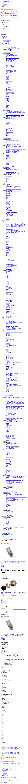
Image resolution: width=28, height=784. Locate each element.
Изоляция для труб (10, 187)
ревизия (4, 711)
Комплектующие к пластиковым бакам (15, 406)
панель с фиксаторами (7, 694)
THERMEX (8, 162)
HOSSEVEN (9, 176)
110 (2, 739)
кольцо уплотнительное (7, 680)
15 (2, 714)
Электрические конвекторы (12, 173)
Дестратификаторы (10, 498)
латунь (3, 667)
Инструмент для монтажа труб (13, 186)
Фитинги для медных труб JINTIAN (11, 747)
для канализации (6, 663)
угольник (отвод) (6, 702)
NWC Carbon (9, 352)
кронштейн (4, 687)
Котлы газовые (9, 54)
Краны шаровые (10, 264)
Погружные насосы (10, 444)
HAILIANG (8, 192)
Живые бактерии (10, 436)
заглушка (4, 679)
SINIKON (8, 204)
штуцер (3, 710)
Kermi (7, 124)
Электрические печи (11, 518)
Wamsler (8, 181)
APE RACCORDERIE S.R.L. (12, 191)
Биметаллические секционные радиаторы (15, 112)
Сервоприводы (9, 266)
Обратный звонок (5, 20)
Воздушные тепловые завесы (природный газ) (16, 497)
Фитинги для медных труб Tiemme (11, 753)
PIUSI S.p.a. (8, 529)
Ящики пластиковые (11, 415)
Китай (7, 213)
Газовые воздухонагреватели (10, 492)
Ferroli (7, 156)
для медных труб (6, 660)
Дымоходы (8, 62)
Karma (7, 178)
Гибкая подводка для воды (12, 326)
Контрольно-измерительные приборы (14, 322)
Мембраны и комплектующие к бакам (15, 403)
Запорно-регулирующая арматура (11, 261)
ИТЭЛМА (8, 381)
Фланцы (8, 233)
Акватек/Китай (9, 300)
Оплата (5, 4)
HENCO (8, 193)
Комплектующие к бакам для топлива (15, 408)
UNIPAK (8, 207)
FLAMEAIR (9, 81)
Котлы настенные (10, 73)
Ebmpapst (8, 489)
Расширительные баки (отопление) (14, 401)
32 (2, 725)
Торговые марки (7, 2)
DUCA (7, 450)
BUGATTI (8, 272)
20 (2, 718)
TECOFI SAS (9, 294)
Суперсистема (9, 392)
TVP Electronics (9, 96)
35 (2, 726)
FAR (7, 276)
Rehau (7, 88)
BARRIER (8, 335)
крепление (4, 684)
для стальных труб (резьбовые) (9, 658)
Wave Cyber (8, 370)
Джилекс (8, 471)
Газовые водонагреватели (12, 140)
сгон (3, 698)
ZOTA (7, 101)
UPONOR (8, 208)
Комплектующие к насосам (12, 446)
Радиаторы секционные (11, 118)
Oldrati (7, 424)
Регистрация (6, 26)
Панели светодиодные (11, 47)
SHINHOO (8, 459)
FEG (7, 175)
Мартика (8, 437)
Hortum (7, 346)
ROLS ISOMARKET (11, 199)
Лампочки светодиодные (12, 45)
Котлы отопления (7, 52)
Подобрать (3, 742)
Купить (3, 566)
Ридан (7, 136)
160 (3, 741)
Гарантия (5, 770)
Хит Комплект (9, 395)
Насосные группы (10, 448)
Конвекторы (6, 167)
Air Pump (8, 334)
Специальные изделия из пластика (14, 418)
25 (2, 721)
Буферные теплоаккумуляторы (13, 144)
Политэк (8, 216)
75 (2, 737)
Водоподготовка (10, 327)
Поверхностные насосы (11, 443)
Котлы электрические (11, 56)
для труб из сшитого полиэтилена (10, 655)
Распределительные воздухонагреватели (15, 495)
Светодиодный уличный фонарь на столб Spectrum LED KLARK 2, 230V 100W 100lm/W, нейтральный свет (13, 563)
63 (2, 735)
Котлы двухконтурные (11, 71)
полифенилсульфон (6, 670)
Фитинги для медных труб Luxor (11, 748)
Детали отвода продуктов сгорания (14, 501)
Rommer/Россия (9, 90)
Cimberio (8, 273)
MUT (7, 284)
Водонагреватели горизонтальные (14, 147)
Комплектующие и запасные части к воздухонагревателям (14, 500)
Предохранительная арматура (13, 320)
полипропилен (5, 666)
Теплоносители (9, 324)
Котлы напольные (10, 72)
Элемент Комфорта (10, 166)
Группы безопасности (11, 321)
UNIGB (8, 429)
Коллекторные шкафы (11, 329)
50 (2, 733)
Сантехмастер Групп (11, 218)
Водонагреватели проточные (12, 150)
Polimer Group (9, 425)
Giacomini (8, 278)
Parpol (7, 158)
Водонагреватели (7, 138)
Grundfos (8, 453)
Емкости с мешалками (11, 419)
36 (2, 727)
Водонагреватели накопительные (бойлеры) (16, 149)
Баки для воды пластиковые (12, 404)
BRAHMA (8, 505)
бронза (3, 671)
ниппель (4, 691)
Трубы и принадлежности (9, 183)
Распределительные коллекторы (13, 328)
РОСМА (8, 311)
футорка (4, 709)
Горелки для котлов (10, 61)
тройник (4, 699)
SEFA (7, 426)
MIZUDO (8, 84)
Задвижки (8, 269)
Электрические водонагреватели (13, 141)
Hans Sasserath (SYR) (11, 345)
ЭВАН (7, 107)
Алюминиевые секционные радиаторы (15, 115)
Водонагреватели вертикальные (13, 146)
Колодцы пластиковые (11, 414)
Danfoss (8, 122)
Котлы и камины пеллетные (12, 58)
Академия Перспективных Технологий (15, 373)
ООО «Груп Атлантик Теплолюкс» (14, 385)
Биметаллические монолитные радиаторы (15, 113)
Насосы (5, 441)
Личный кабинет (7, 24)
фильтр (3, 706)
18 (2, 717)
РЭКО (7, 106)
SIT (7, 94)
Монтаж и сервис (7, 769)
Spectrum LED (9, 50)
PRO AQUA (9, 197)
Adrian (7, 333)
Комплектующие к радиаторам (13, 116)
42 (2, 730)
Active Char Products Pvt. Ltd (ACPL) (14, 332)
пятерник (4, 696)
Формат (8, 219)
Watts (7, 99)
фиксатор (4, 705)
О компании (6, 1)
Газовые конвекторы (11, 172)
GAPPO (8, 343)
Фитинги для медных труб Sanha (11, 751)
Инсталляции (9, 512)
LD (6, 239)
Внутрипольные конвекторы (12, 169)
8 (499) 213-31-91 (4, 15)
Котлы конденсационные (12, 69)
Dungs (7, 78)
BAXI (7, 76)
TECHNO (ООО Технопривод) (13, 362)
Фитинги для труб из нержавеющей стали (15, 231)
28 (2, 723)
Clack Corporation (10, 339)
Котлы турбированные (11, 67)
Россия (7, 259)
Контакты (5, 6)
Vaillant (7, 98)
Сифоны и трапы (10, 511)
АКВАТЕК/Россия (10, 210)
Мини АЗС (5, 524)
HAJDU (8, 157)
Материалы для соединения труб (13, 189)
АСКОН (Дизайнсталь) (11, 377)
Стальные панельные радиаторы (13, 111)
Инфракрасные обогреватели (10, 474)
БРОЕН (8, 304)
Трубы (7, 185)
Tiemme (7, 252)
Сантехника (6, 509)
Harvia (7, 521)
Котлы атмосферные (10, 66)
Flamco (7, 277)
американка (4, 674)
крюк (3, 688)
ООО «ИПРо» (9, 386)
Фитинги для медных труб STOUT (11, 752)
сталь (3, 668)
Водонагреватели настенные (12, 151)
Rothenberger (9, 202)
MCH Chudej (9, 515)
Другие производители (11, 212)
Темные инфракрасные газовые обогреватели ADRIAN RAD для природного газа (16, 477)
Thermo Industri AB (10, 364)
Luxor (7, 126)
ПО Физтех (8, 387)
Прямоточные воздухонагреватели (14, 494)
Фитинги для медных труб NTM (10, 749)
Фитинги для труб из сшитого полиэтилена (16, 224)
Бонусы (5, 771)
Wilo (7, 467)
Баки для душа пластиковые (12, 409)
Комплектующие (7, 317)
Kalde (7, 238)
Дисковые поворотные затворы (13, 267)
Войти (4, 28)
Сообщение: (3, 612)
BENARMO (9, 271)
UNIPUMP (8, 464)
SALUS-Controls (10, 92)
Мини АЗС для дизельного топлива (14, 527)
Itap (7, 236)
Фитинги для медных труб (12, 230)
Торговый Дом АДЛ (10, 313)
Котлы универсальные (11, 59)
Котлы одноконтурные (11, 70)
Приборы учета (9, 323)
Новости (5, 773)
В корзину (3, 601)
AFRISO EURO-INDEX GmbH (13, 421)
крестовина (4, 686)
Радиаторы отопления (8, 109)
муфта (3, 690)
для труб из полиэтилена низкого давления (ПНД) (13, 659)
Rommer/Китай (9, 89)
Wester (7, 100)
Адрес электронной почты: (7, 610)
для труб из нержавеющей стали (9, 662)
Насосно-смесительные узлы (12, 447)
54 (2, 734)
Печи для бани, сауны (8, 516)
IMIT (7, 82)
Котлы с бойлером (10, 65)
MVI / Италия (9, 287)
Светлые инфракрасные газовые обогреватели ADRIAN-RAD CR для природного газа (14, 480)
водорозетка (5, 676)
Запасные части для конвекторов (13, 170)
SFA (7, 458)
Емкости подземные (10, 417)
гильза (3, 678)
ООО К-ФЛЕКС (10, 215)
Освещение (6, 43)
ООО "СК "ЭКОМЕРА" (11, 384)
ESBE (7, 79)
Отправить (3, 614)
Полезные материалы (8, 534)
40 (2, 729)
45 (2, 731)
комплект (4, 682)
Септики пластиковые (11, 413)
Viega (7, 254)
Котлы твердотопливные (12, 55)
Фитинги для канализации (12, 232)
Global (7, 123)
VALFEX (8, 134)
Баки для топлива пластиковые (13, 407)
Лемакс (7, 105)
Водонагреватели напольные (12, 152)
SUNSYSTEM (9, 161)
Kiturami (8, 83)
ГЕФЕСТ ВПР (9, 102)
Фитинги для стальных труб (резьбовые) (15, 226)
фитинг (3, 707)
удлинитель (4, 703)
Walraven (8, 209)
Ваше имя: (3, 608)
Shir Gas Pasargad (10, 93)
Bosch (7, 77)
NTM (7, 243)
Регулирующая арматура (11, 265)
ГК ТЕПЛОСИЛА (10, 305)
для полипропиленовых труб (8, 654)
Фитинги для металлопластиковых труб (15, 225)
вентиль (4, 675)
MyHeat (8, 85)
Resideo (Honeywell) (10, 290)
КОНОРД (8, 104)
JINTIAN (8, 195)
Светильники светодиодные (12, 48)
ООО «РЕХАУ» (9, 214)
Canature (8, 338)
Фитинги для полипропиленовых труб (15, 223)
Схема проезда (4, 782)
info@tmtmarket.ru (13, 15)
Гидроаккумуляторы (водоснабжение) (15, 402)
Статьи (5, 774)
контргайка (4, 683)
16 (2, 715)
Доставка (5, 5)
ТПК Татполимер (10, 260)
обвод (3, 692)
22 (2, 719)
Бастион (8, 303)
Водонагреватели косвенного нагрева (15, 142)
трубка (3, 700)
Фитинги (5, 220)
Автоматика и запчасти (11, 60)
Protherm (8, 87)
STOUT (8, 95)
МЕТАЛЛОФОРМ (10, 438)
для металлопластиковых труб (9, 656)
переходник (4, 695)
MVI (7, 127)
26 (2, 722)
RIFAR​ (7, 129)
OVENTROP (9, 128)
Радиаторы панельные (11, 119)
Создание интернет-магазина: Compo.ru (10, 763)
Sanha (7, 203)
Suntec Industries (9, 461)
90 (2, 738)
